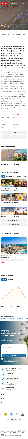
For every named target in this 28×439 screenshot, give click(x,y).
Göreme (16, 216)
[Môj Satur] (22, 3)
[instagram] (15, 419)
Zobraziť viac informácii (13, 137)
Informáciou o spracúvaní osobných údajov (10, 361)
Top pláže (19, 176)
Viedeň (4, 318)
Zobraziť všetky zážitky (13, 220)
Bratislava (21, 318)
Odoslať (14, 355)
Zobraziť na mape (15, 224)
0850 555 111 (9, 373)
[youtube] (19, 419)
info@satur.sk (10, 387)
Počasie (24, 34)
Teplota (4, 279)
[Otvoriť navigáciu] (26, 3)
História (24, 176)
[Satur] (5, 3)
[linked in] (12, 419)
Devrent (3, 216)
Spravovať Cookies (5, 427)
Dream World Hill (6, 257)
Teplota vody (11, 279)
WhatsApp (9, 383)
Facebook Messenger (12, 378)
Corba (16, 202)
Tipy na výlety (11, 34)
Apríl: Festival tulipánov (18, 189)
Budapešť (12, 318)
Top (3, 176)
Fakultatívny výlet (10, 176)
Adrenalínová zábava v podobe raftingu (7, 189)
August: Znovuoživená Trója (7, 203)
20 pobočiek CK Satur (12, 369)
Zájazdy (18, 34)
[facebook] (8, 419)
